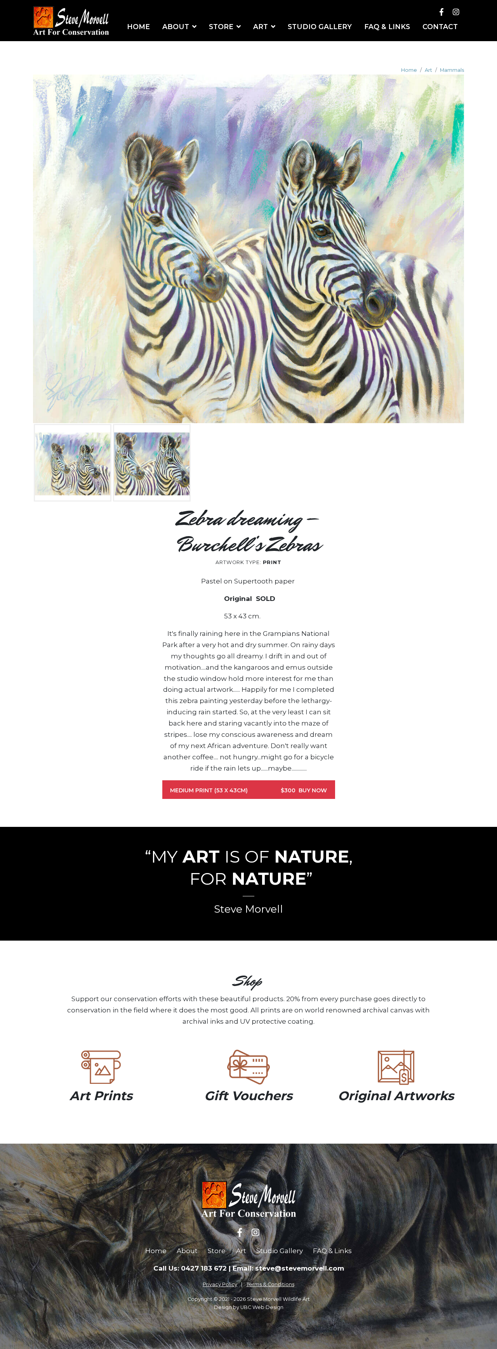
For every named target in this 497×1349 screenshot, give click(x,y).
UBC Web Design (261, 1307)
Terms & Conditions (270, 1284)
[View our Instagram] (456, 12)
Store (217, 1251)
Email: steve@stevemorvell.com (288, 1268)
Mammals (452, 70)
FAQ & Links (332, 1251)
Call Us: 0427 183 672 (190, 1268)
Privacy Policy (220, 1284)
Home (409, 70)
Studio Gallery (279, 1251)
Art (428, 70)
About (187, 1251)
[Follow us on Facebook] (441, 12)
